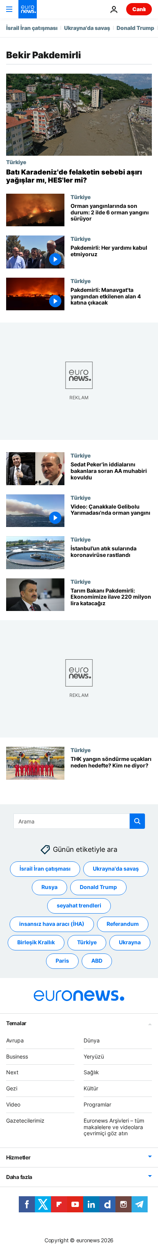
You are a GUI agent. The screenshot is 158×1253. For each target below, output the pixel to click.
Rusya (49, 887)
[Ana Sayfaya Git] (27, 9)
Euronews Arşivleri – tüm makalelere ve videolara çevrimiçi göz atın (114, 1127)
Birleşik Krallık (36, 942)
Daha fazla (19, 1177)
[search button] (137, 821)
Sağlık (91, 1072)
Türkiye (16, 162)
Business (17, 1056)
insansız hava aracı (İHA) (51, 923)
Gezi (11, 1088)
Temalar (16, 1023)
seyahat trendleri (79, 905)
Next (12, 1072)
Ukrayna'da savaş (87, 28)
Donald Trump (135, 28)
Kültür (91, 1088)
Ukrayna (130, 942)
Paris (62, 960)
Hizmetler (18, 1157)
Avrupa (15, 1040)
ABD (96, 960)
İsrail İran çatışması (32, 28)
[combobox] (79, 821)
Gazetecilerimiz (25, 1120)
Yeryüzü (94, 1056)
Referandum (123, 923)
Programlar (97, 1104)
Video (13, 1104)
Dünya (92, 1040)
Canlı (139, 9)
